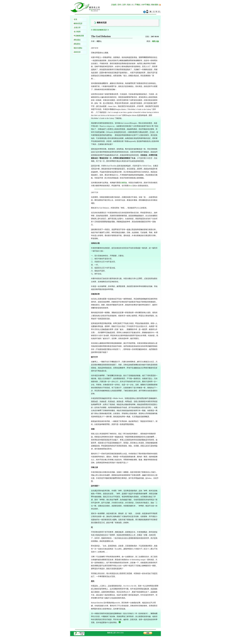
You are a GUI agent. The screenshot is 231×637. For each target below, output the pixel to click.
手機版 (137, 5)
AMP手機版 (145, 5)
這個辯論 (123, 183)
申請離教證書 (79, 36)
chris (130, 186)
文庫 (124, 5)
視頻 (128, 5)
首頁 (75, 19)
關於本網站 (78, 48)
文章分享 (77, 27)
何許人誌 (155, 41)
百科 (119, 5)
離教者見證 (78, 23)
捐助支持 (77, 52)
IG (133, 5)
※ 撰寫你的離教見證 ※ (100, 30)
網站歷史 (77, 44)
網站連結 (77, 40)
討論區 (113, 5)
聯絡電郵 (154, 5)
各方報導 (77, 32)
